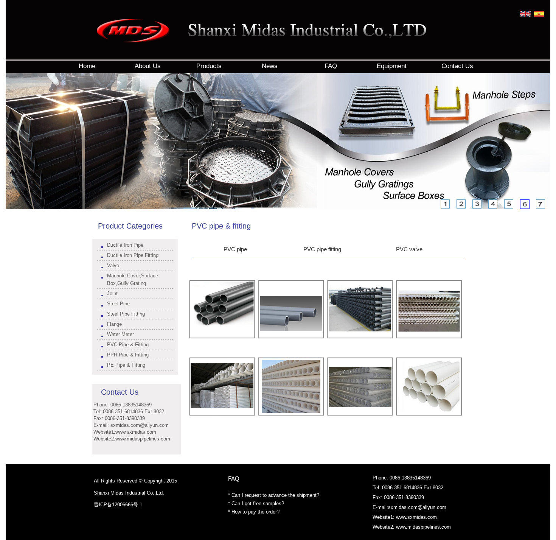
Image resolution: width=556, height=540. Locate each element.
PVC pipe (235, 249)
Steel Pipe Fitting (126, 314)
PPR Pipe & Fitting (128, 355)
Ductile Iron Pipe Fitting (132, 255)
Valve (113, 265)
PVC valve (409, 249)
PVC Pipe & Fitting (128, 344)
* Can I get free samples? (256, 503)
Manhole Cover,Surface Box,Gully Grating (132, 279)
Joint (112, 293)
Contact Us (119, 392)
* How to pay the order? (254, 512)
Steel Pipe (118, 304)
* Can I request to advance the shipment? (273, 495)
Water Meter (120, 334)
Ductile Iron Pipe (125, 245)
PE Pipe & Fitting (126, 365)
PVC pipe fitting (322, 249)
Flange (114, 324)
